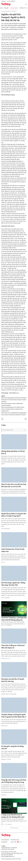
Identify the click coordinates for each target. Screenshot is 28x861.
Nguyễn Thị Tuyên (6, 759)
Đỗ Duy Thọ (4, 725)
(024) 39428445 (9, 854)
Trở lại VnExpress (5, 839)
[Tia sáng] (5, 4)
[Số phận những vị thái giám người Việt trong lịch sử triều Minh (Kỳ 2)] (14, 705)
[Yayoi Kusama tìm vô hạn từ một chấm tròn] (14, 539)
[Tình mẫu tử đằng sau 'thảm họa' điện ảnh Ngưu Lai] (14, 636)
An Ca (3, 562)
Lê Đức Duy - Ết (5, 658)
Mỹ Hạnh (3, 795)
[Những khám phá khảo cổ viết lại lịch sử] (14, 441)
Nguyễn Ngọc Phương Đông (8, 694)
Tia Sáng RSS (4, 841)
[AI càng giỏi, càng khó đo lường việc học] (14, 737)
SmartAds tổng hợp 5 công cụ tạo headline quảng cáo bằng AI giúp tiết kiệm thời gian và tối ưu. (13, 821)
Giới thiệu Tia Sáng (15, 839)
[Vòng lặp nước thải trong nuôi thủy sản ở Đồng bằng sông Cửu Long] (14, 770)
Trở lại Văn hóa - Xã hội (2, 419)
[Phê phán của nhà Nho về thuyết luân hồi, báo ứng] (14, 669)
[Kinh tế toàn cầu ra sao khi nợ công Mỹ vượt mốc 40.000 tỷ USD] (14, 475)
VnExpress (3, 1)
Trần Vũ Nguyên (5, 597)
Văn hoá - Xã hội (14, 7)
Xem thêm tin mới (14, 827)
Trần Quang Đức (5, 528)
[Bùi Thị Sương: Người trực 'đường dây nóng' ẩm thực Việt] (14, 573)
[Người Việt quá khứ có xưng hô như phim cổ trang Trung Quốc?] (14, 504)
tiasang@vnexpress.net (9, 856)
